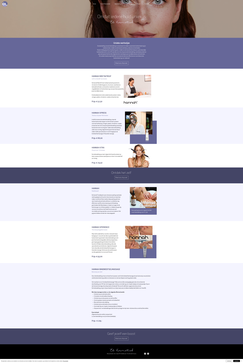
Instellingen (229, 361)
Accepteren (236, 361)
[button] (118, 4)
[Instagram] (148, 354)
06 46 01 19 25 (132, 353)
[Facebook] (145, 354)
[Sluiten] (241, 361)
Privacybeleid (65, 361)
